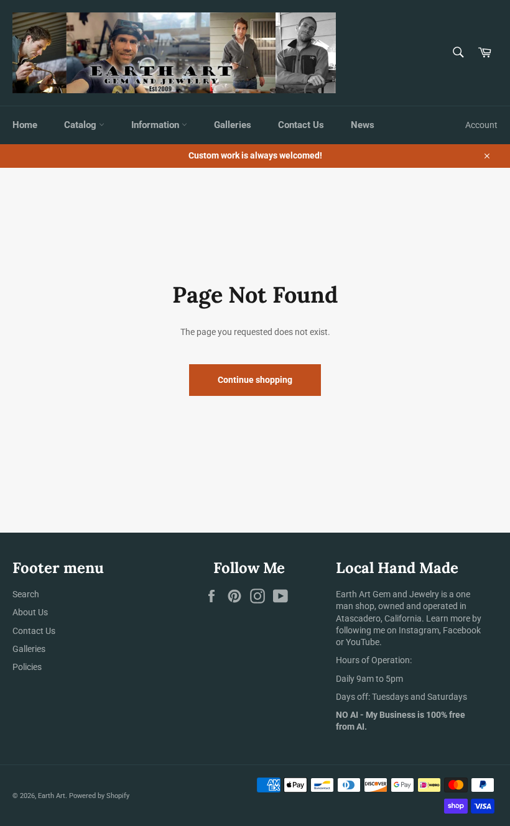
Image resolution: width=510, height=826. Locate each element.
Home (24, 125)
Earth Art (51, 796)
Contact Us (301, 125)
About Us (30, 612)
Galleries (232, 125)
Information (156, 125)
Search (25, 594)
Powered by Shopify (99, 796)
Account (481, 125)
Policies (27, 667)
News (362, 125)
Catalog (81, 125)
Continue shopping (255, 380)
